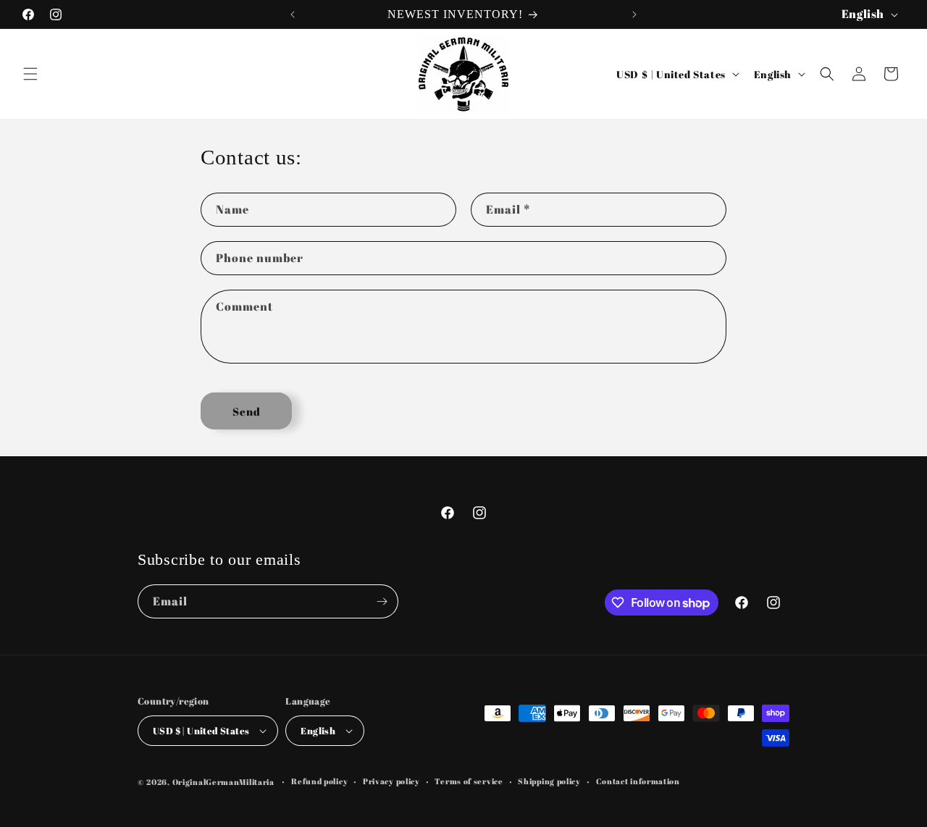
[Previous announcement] (293, 14)
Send (246, 411)
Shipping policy (549, 781)
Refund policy (319, 781)
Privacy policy (391, 781)
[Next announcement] (634, 14)
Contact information (638, 781)
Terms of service (469, 781)
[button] (30, 74)
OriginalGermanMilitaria (223, 781)
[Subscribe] (382, 601)
